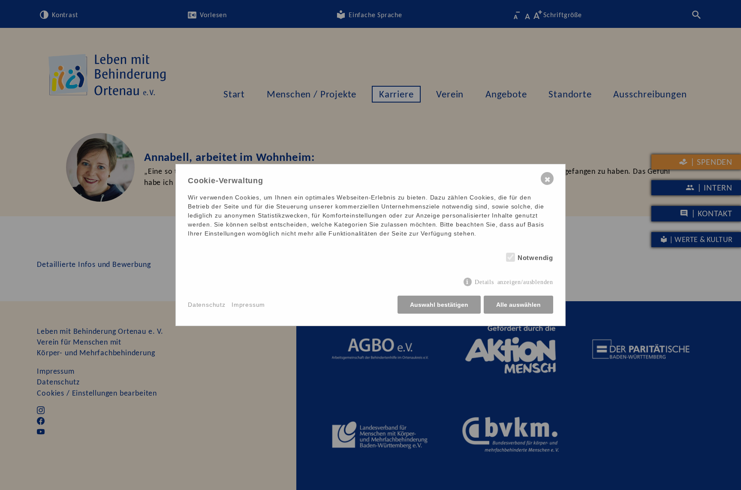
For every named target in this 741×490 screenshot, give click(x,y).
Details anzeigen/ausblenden (514, 281)
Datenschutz (207, 304)
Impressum (248, 304)
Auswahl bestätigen (439, 304)
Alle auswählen (518, 304)
